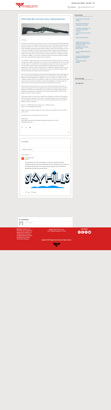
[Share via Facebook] (22, 127)
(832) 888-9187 (73, 7)
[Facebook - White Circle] (82, 232)
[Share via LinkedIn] (30, 127)
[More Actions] (68, 159)
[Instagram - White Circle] (79, 232)
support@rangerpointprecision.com (87, 7)
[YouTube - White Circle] (89, 232)
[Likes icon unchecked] (26, 192)
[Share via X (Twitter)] (26, 127)
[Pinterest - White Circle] (86, 232)
